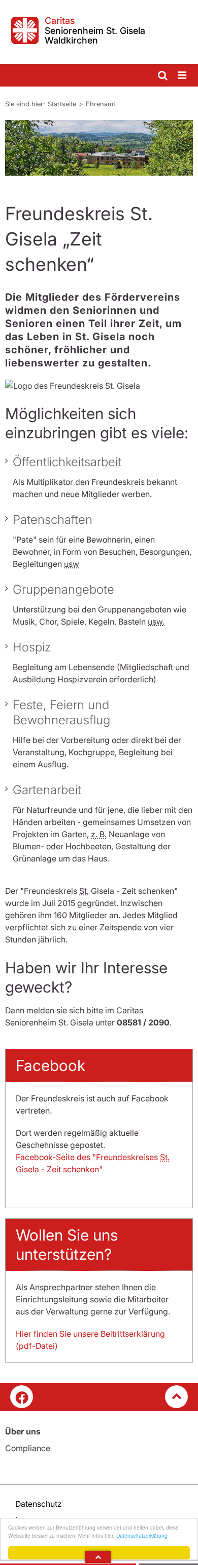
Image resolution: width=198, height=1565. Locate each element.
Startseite (62, 104)
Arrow (98, 1557)
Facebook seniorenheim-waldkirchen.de (21, 1396)
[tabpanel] (99, 148)
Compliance (27, 1448)
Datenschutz (38, 1504)
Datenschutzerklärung (142, 1535)
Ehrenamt (100, 104)
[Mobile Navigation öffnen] (183, 76)
